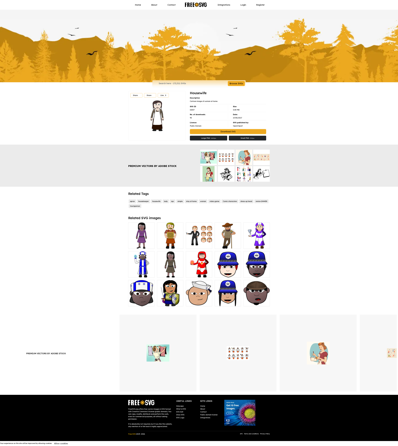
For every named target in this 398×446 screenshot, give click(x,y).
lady (166, 201)
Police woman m (223, 303)
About (154, 5)
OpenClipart (238, 126)
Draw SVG (180, 415)
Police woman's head (225, 275)
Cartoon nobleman (166, 303)
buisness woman (194, 246)
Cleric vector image (138, 275)
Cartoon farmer (223, 246)
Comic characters (230, 201)
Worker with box (165, 246)
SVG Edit (179, 412)
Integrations (224, 5)
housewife (156, 201)
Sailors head (193, 303)
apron (132, 201)
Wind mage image (253, 246)
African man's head (253, 303)
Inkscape (180, 406)
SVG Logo (180, 418)
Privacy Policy (265, 434)
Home (138, 5)
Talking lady (164, 275)
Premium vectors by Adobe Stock (152, 166)
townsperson (135, 206)
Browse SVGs (236, 83)
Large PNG (208, 138)
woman (203, 201)
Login (243, 5)
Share (135, 95)
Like (163, 95)
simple (180, 201)
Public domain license (209, 415)
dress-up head (246, 201)
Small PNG (247, 138)
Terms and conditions (251, 434)
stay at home (191, 201)
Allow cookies (61, 443)
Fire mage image (195, 275)
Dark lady (134, 246)
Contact (171, 5)
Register (260, 5)
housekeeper (143, 201)
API (241, 434)
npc (172, 201)
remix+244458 (261, 201)
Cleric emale (135, 303)
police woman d (252, 275)
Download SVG (228, 131)
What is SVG (181, 409)
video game (214, 201)
